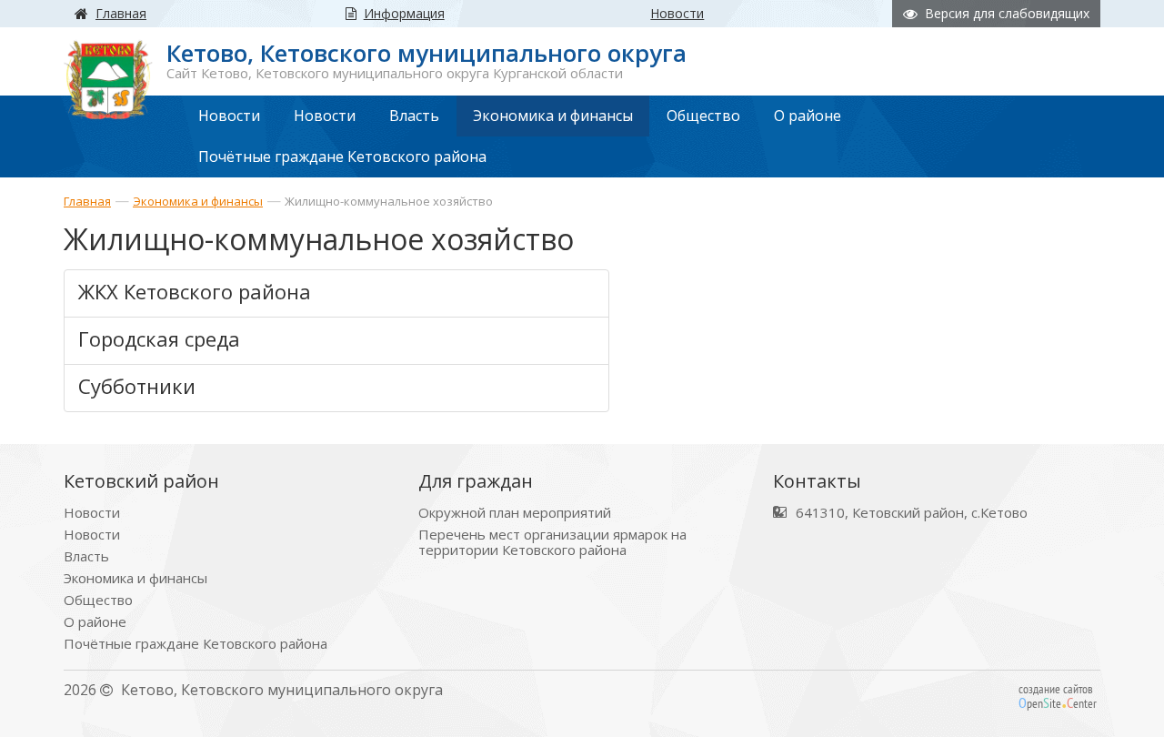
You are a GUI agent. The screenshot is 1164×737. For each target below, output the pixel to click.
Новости (92, 512)
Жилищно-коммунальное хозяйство (389, 201)
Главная (87, 201)
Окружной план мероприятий (514, 512)
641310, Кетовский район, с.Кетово (912, 512)
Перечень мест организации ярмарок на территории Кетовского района (552, 542)
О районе (95, 622)
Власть (86, 556)
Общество (98, 600)
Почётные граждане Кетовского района (195, 643)
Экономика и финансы (198, 201)
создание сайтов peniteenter (1057, 696)
